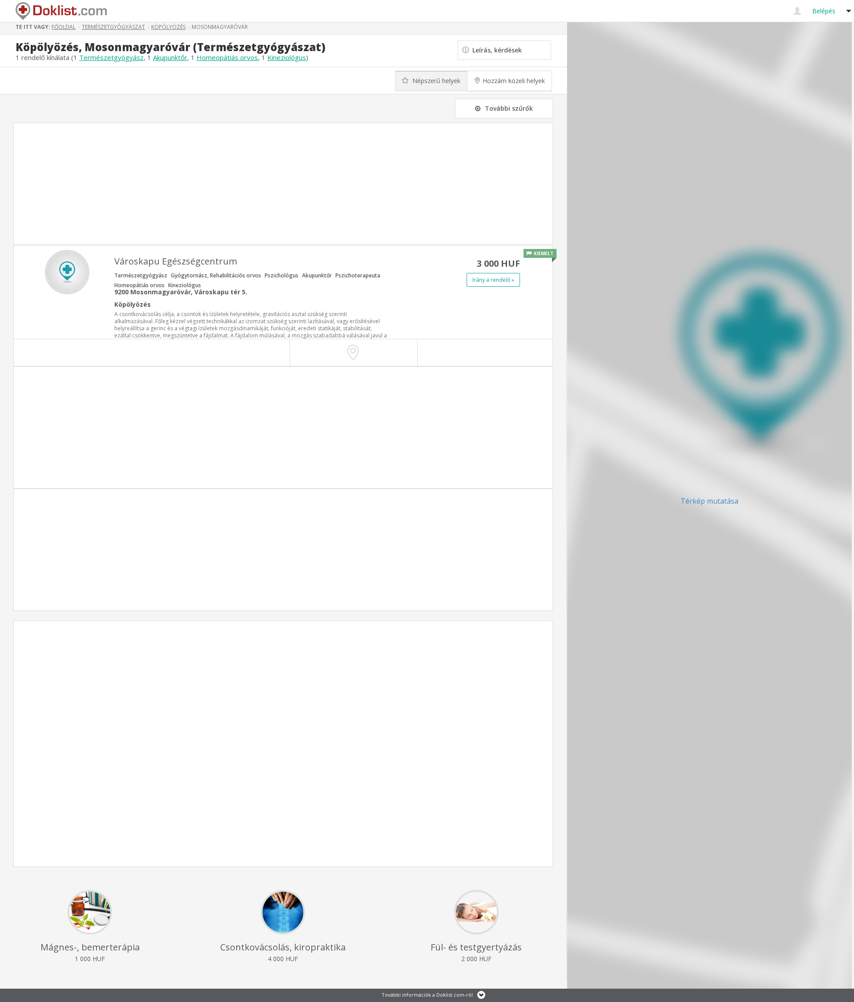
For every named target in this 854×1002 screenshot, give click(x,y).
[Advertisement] (283, 184)
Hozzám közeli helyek (514, 80)
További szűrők (509, 108)
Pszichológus (281, 275)
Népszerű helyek (435, 80)
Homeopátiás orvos (227, 57)
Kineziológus (286, 57)
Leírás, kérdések (495, 50)
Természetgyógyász (111, 57)
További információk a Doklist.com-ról (427, 994)
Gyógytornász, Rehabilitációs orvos (216, 275)
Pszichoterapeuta (357, 275)
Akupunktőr (170, 57)
